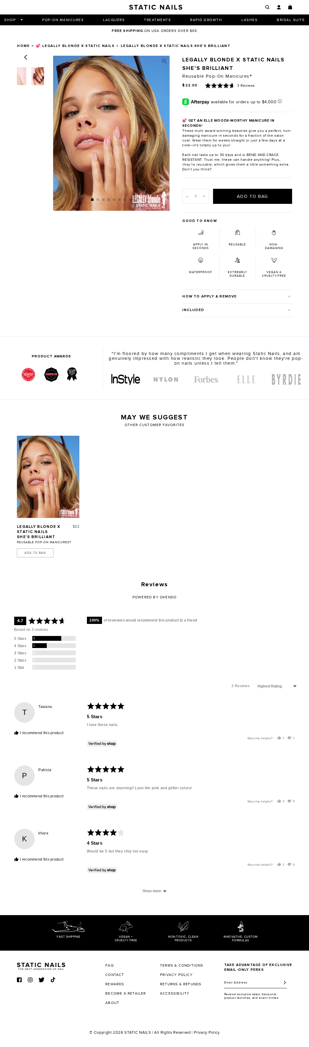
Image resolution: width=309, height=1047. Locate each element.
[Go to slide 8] (130, 199)
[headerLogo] (155, 7)
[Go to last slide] (25, 57)
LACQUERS (114, 20)
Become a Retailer (125, 993)
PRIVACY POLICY (176, 975)
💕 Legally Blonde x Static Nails (75, 46)
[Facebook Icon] (19, 979)
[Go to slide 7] (125, 199)
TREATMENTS (157, 20)
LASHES (249, 20)
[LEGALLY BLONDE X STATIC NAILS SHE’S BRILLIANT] (48, 477)
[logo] (125, 379)
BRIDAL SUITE (291, 20)
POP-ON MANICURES (63, 20)
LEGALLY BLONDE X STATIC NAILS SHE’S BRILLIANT (39, 532)
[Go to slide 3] (103, 199)
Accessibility (175, 993)
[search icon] (267, 7)
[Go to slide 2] (98, 199)
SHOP (10, 20)
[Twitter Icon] (41, 979)
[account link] (279, 7)
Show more (151, 891)
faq (109, 965)
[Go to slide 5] (114, 199)
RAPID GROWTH (206, 20)
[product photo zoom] (164, 61)
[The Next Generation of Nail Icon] (41, 965)
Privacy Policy (207, 1032)
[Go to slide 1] (92, 199)
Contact (114, 975)
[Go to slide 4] (108, 199)
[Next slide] (160, 133)
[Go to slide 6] (119, 199)
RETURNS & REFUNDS (180, 984)
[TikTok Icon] (53, 979)
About (112, 1003)
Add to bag (35, 553)
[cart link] (290, 7)
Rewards (114, 984)
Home (23, 46)
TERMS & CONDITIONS (181, 965)
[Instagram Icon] (30, 979)
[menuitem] (125, 379)
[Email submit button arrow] (285, 982)
